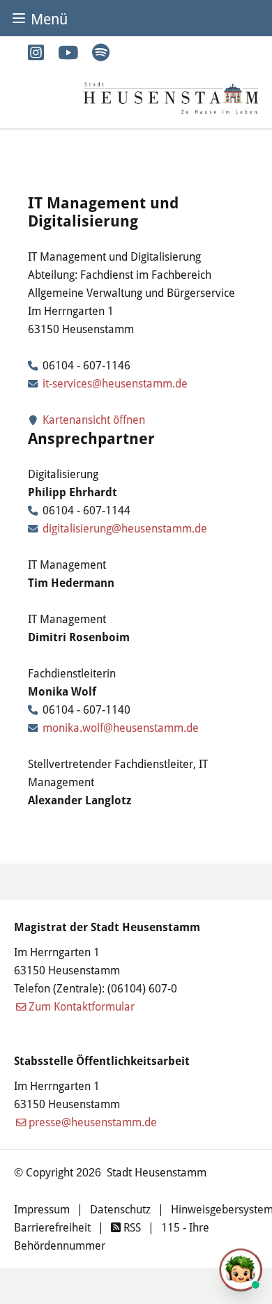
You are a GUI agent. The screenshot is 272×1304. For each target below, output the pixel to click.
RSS (131, 1227)
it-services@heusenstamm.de (115, 383)
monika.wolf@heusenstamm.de (121, 727)
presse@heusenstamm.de (93, 1121)
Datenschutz (120, 1209)
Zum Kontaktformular (82, 1006)
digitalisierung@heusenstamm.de (125, 528)
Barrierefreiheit (52, 1227)
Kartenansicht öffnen (92, 419)
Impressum (42, 1209)
